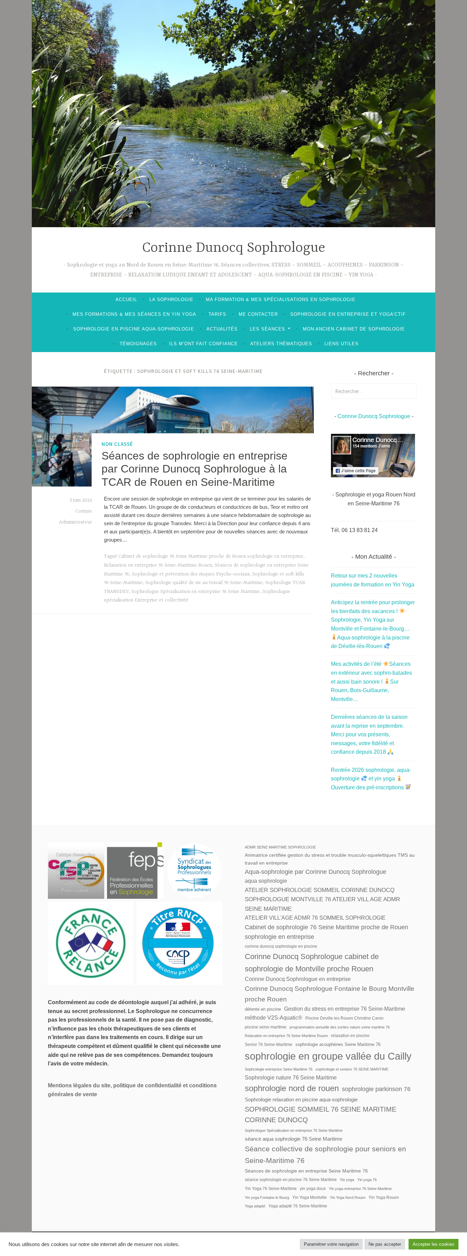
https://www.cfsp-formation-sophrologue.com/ (76, 862)
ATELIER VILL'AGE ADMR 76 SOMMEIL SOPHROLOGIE (315, 918)
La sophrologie (171, 299)
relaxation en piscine (350, 1036)
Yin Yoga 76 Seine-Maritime (271, 1188)
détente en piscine (263, 1009)
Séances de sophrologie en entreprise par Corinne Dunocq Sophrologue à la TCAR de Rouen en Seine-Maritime (195, 469)
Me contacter (258, 314)
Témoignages (138, 343)
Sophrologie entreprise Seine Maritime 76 (278, 1069)
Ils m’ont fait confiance (203, 343)
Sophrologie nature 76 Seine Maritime (291, 1077)
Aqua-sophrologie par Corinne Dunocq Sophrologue (315, 871)
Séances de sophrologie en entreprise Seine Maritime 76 (306, 1171)
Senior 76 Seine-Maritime (268, 1044)
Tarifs (217, 314)
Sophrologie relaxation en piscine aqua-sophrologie (301, 1099)
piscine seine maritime (265, 1027)
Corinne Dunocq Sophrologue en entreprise (298, 979)
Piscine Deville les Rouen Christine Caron (344, 1018)
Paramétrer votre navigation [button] (331, 1244)
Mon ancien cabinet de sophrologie (354, 329)
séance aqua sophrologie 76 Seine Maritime (293, 1139)
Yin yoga (347, 1180)
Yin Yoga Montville (309, 1197)
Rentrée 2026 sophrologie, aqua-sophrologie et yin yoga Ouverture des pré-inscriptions (371, 778)
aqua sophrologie (266, 881)
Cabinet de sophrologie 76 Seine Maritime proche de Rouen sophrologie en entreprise (210, 556)
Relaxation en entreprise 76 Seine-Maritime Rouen (158, 565)
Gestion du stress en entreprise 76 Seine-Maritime (344, 1009)
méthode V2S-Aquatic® (273, 1018)
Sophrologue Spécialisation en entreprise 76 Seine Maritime (195, 591)
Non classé (117, 444)
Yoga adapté (255, 1206)
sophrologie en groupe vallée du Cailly (328, 1056)
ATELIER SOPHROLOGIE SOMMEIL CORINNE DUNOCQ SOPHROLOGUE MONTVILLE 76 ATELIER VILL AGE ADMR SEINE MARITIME (322, 899)
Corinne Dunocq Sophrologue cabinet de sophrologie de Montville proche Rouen (312, 962)
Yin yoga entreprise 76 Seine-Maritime (360, 1189)
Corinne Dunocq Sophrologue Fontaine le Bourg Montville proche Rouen (329, 994)
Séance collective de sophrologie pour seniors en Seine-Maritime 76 (325, 1154)
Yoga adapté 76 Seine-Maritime (297, 1206)
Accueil (126, 299)
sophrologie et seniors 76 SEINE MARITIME (352, 1069)
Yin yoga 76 (367, 1180)
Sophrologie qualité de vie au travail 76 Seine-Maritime (204, 582)
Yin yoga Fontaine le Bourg (267, 1197)
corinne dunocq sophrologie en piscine (281, 946)
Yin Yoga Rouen (384, 1197)
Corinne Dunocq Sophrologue (233, 248)
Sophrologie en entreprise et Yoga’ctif (348, 314)
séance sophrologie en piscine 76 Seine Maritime (291, 1180)
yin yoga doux (313, 1189)
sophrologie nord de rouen (292, 1088)
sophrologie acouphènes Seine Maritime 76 (338, 1044)
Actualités (222, 329)
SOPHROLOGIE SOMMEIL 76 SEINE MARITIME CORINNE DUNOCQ (320, 1114)
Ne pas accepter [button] (385, 1244)
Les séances (267, 329)
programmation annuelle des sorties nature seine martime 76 (340, 1027)
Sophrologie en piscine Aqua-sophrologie (133, 329)
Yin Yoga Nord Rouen (347, 1197)
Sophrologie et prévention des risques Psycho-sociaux (191, 574)
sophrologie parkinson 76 (376, 1088)
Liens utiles (341, 343)
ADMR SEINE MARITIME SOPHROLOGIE (280, 847)
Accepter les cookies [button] (433, 1244)
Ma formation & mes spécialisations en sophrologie (281, 299)
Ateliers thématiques (281, 343)
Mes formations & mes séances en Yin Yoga (134, 314)
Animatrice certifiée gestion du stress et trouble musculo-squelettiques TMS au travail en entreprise (330, 858)
